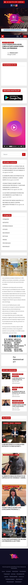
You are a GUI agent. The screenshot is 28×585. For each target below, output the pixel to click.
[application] (14, 127)
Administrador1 (14, 52)
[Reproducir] (4, 146)
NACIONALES (6, 233)
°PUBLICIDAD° (7, 574)
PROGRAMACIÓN (20, 574)
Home (3, 571)
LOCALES (5, 229)
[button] (21, 36)
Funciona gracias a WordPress (9, 567)
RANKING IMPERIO (13, 576)
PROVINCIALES (10, 42)
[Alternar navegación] (17, 36)
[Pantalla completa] (23, 146)
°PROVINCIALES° (10, 582)
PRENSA (5, 240)
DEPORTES (5, 222)
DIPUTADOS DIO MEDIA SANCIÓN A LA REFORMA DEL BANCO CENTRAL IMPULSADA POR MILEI (13, 202)
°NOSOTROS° (15, 571)
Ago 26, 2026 (15, 381)
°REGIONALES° (18, 582)
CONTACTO (21, 576)
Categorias (6, 219)
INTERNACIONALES (8, 226)
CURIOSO (6, 576)
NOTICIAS (4, 42)
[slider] (13, 146)
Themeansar (14, 568)
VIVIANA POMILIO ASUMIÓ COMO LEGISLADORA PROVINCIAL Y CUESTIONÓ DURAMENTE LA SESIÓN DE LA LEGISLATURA (14, 510)
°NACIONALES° (19, 579)
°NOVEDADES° (22, 571)
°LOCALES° (8, 571)
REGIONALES (6, 246)
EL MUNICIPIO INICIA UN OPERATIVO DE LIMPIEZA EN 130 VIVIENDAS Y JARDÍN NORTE (13, 178)
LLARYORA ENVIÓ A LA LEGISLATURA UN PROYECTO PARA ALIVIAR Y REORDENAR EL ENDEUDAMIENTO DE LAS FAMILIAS (14, 168)
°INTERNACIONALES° (10, 579)
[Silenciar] (21, 146)
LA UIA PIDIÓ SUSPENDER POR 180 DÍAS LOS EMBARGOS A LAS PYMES (14, 540)
